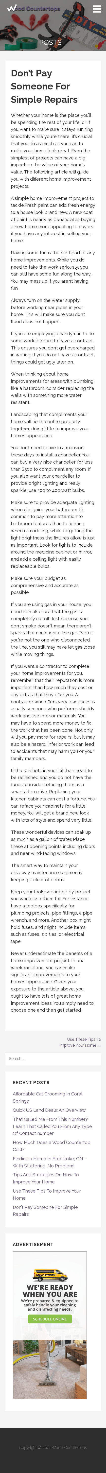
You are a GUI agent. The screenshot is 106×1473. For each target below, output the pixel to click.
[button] (99, 8)
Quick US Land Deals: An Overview (49, 1110)
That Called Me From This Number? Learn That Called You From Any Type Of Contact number (52, 1126)
